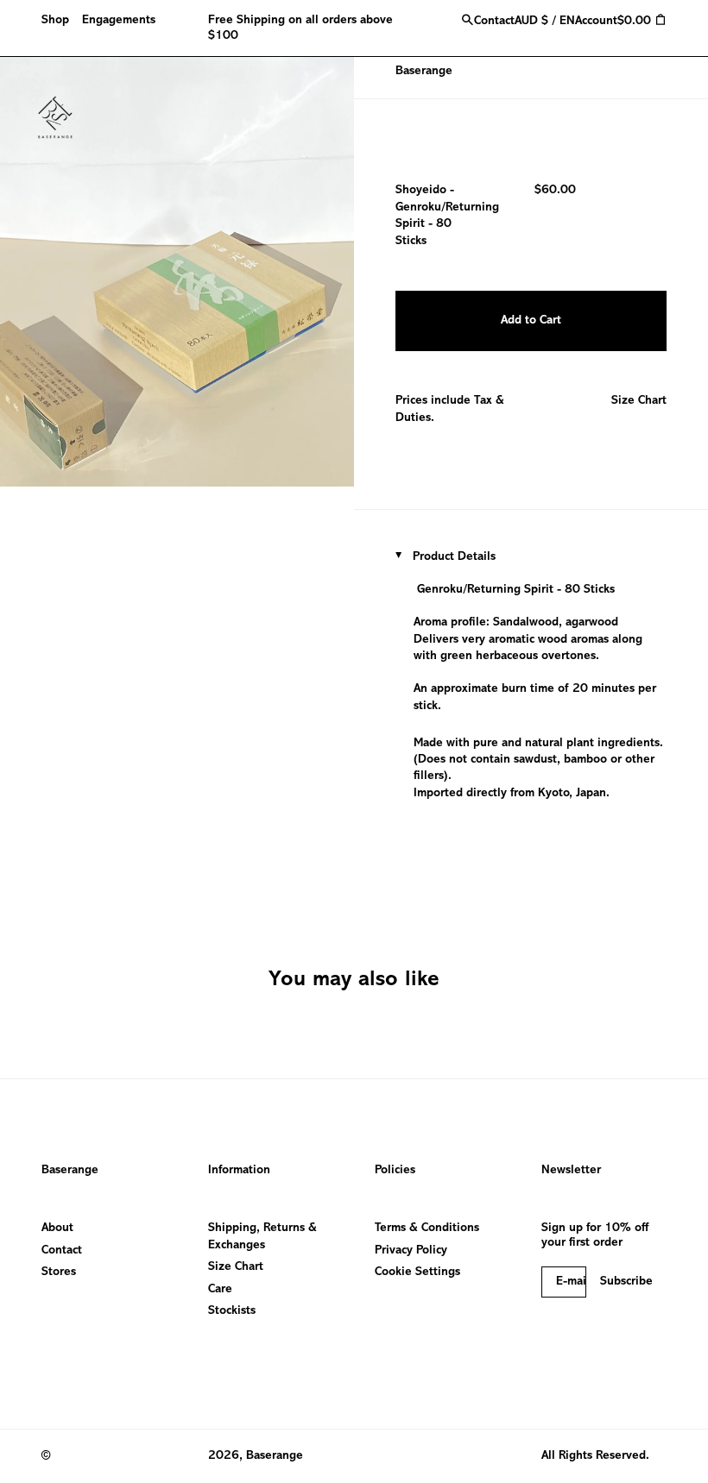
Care (220, 1289)
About (57, 1228)
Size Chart (639, 400)
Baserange (423, 71)
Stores (58, 1272)
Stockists (232, 1310)
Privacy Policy (411, 1250)
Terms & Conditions (427, 1228)
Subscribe (626, 1281)
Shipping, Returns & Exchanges (262, 1236)
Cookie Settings (417, 1272)
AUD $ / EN (545, 21)
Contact (61, 1250)
